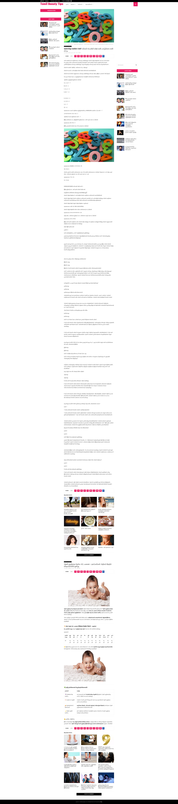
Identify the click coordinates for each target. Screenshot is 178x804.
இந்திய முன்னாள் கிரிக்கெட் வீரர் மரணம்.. (54, 39)
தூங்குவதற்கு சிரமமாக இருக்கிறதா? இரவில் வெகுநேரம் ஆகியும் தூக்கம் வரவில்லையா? (105, 786)
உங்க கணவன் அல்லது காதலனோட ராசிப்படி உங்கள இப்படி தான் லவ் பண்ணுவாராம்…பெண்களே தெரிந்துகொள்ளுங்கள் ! (106, 767)
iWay (101, 802)
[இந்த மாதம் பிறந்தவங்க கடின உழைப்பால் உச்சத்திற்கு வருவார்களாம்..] (120, 123)
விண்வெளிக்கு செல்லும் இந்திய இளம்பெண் (54, 32)
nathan (66, 53)
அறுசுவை (73, 4)
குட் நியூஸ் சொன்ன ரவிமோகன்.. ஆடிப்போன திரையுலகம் (130, 148)
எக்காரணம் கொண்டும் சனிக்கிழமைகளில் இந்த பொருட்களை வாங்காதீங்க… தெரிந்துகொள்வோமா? (70, 530)
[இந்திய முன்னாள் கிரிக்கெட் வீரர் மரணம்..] (44, 40)
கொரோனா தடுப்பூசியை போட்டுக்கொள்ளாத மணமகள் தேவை (130, 140)
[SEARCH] (136, 65)
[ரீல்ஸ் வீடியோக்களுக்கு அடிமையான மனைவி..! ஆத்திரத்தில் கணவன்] (44, 64)
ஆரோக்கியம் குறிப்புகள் (67, 46)
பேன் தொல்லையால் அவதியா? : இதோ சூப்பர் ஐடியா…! (88, 510)
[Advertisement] (127, 33)
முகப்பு (67, 4)
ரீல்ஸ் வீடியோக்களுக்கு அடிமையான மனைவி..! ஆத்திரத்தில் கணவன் (54, 64)
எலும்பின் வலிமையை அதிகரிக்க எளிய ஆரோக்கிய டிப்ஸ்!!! (88, 765)
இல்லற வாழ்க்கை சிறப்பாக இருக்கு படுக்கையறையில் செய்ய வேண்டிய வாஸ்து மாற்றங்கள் (88, 748)
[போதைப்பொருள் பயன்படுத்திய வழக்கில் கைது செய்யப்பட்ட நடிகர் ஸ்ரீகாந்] (44, 24)
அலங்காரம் (80, 4)
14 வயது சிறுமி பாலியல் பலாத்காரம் (54, 47)
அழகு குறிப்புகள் (88, 4)
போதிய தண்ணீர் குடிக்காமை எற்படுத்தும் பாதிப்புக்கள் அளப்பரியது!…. (105, 510)
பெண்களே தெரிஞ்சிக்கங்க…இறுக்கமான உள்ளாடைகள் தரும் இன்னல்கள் (71, 786)
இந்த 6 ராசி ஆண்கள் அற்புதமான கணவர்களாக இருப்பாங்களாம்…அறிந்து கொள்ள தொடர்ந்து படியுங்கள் (89, 787)
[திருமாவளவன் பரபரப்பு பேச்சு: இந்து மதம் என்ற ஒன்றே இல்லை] (44, 56)
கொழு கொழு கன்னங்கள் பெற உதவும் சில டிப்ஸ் (71, 548)
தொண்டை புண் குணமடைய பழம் (105, 547)
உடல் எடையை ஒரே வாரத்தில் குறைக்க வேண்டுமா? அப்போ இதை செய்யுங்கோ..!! (70, 748)
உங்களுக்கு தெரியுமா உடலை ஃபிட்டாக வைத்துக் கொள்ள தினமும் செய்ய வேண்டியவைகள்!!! (70, 511)
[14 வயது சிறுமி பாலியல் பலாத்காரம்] (44, 48)
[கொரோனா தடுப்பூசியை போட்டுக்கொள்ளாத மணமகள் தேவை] (120, 140)
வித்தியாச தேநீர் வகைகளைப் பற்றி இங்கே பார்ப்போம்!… (105, 529)
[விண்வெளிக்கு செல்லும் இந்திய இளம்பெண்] (44, 33)
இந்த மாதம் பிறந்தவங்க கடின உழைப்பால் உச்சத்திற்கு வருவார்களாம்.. (130, 124)
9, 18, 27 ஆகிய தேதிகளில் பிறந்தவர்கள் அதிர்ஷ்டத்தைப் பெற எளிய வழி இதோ (106, 748)
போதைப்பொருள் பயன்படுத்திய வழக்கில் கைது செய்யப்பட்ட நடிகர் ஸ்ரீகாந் (54, 25)
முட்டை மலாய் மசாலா (86, 528)
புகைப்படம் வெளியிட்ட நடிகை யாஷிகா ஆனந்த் (130, 131)
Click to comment (89, 555)
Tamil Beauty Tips (51, 4)
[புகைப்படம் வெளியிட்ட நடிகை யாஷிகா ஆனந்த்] (120, 132)
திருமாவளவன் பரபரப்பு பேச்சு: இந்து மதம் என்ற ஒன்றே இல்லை (54, 56)
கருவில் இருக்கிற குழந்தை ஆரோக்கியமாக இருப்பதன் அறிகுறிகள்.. (70, 766)
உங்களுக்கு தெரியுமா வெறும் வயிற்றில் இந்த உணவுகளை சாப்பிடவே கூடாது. (87, 548)
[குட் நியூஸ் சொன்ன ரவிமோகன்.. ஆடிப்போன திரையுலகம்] (120, 148)
